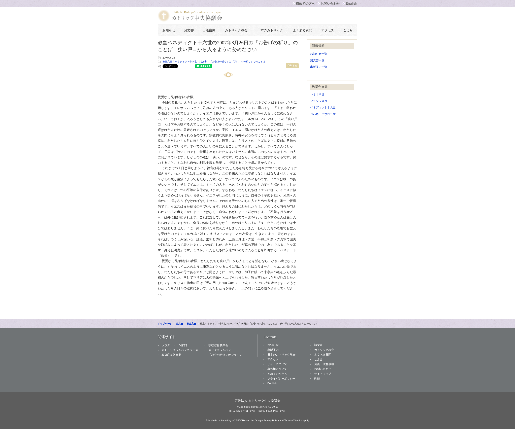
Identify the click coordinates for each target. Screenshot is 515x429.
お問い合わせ (330, 3)
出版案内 (209, 30)
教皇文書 (167, 61)
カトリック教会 (236, 30)
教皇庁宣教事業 (171, 354)
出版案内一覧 (318, 66)
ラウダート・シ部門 (174, 345)
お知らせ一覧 (318, 53)
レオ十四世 (317, 94)
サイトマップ (322, 373)
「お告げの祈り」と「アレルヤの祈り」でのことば (237, 61)
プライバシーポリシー (281, 378)
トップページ (165, 323)
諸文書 (189, 30)
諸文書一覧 (317, 60)
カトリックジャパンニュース (180, 350)
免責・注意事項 (324, 364)
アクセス (327, 30)
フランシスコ (318, 101)
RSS (317, 378)
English (351, 3)
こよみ (348, 30)
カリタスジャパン (219, 350)
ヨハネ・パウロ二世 (323, 114)
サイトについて (277, 364)
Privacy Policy (271, 420)
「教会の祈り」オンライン (225, 354)
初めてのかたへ (277, 373)
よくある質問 (302, 30)
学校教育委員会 (218, 345)
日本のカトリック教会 (281, 354)
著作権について (277, 368)
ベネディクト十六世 (186, 61)
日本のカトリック (270, 30)
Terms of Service (293, 420)
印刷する (292, 65)
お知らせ (168, 30)
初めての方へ (305, 3)
